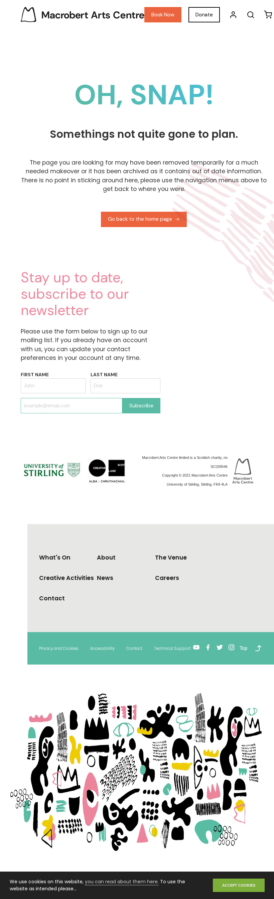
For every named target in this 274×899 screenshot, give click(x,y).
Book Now (162, 14)
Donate (204, 14)
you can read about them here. (122, 881)
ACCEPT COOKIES (238, 885)
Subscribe (141, 405)
